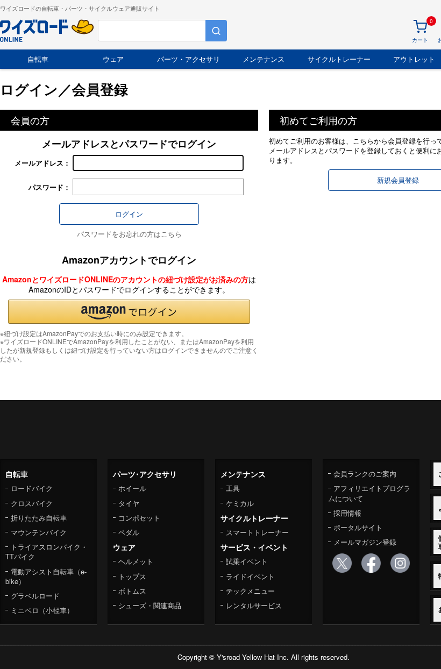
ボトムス (132, 591)
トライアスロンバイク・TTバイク (46, 551)
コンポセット (139, 518)
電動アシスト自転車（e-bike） (46, 576)
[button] (129, 312)
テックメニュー (250, 591)
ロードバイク (32, 488)
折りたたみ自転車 (39, 518)
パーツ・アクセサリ (188, 59)
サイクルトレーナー (339, 59)
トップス (132, 576)
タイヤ (128, 503)
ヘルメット (135, 561)
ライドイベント (250, 576)
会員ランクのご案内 (364, 473)
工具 (233, 488)
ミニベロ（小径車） (42, 610)
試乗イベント (247, 561)
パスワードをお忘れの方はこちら (129, 234)
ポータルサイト (357, 527)
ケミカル (240, 503)
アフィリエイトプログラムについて (369, 493)
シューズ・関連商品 (149, 605)
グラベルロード (35, 595)
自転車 (37, 59)
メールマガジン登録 (364, 542)
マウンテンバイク (39, 532)
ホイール (132, 488)
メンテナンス (263, 59)
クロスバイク (32, 503)
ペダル (128, 532)
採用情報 (347, 513)
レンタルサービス (254, 605)
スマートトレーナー (257, 532)
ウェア (113, 59)
